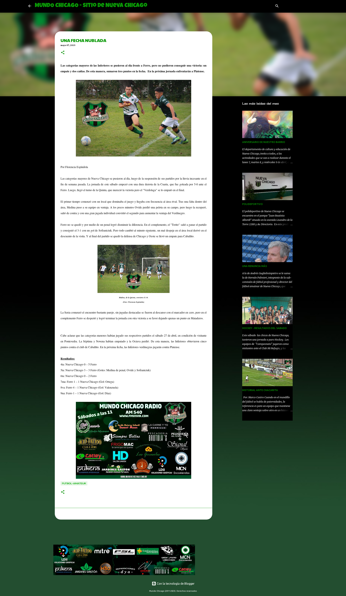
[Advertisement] (119, 533)
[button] (63, 52)
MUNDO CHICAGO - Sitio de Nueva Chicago (91, 6)
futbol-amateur (74, 483)
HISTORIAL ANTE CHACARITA (260, 390)
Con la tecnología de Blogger (175, 583)
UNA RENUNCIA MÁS (254, 266)
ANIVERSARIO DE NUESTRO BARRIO (263, 142)
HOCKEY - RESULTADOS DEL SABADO (264, 328)
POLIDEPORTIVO (252, 204)
